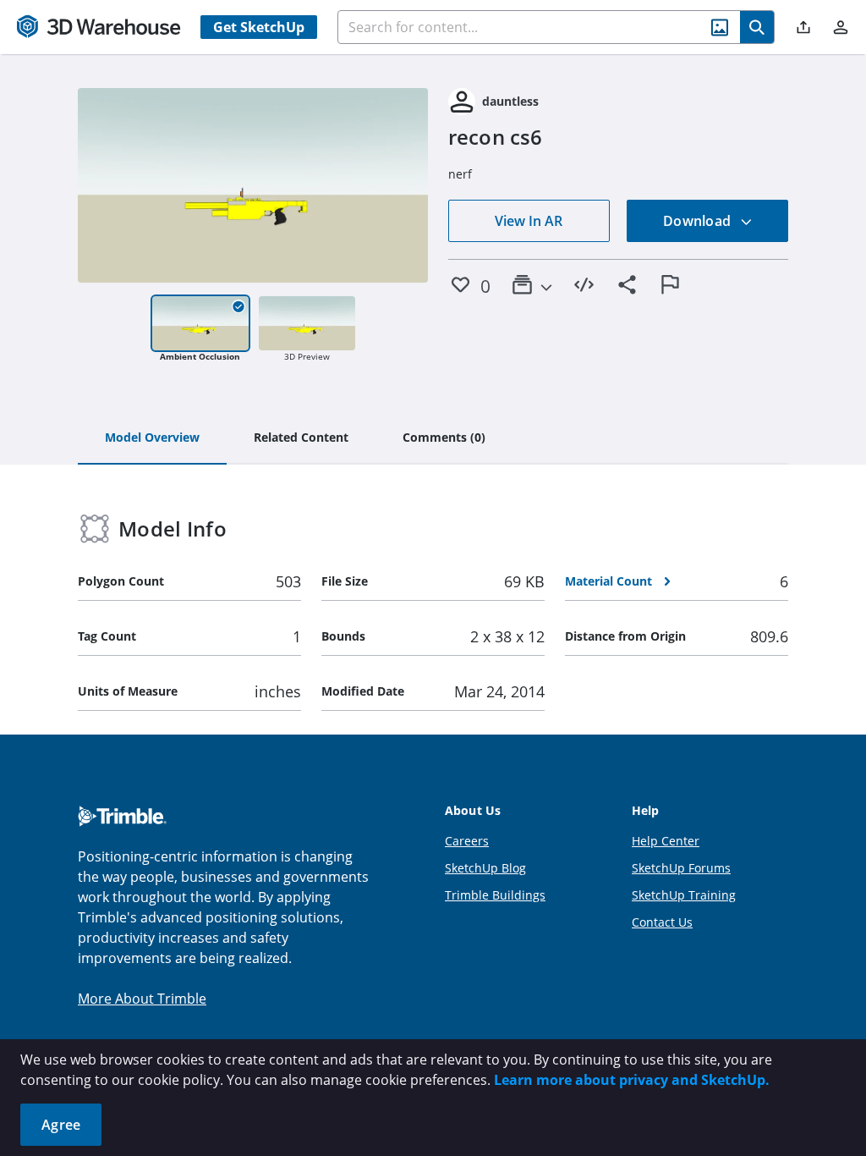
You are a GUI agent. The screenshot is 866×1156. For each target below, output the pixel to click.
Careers (467, 841)
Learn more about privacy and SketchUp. (632, 1080)
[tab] (152, 438)
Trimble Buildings (495, 895)
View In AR (528, 221)
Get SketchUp (258, 27)
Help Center (665, 841)
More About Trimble (142, 998)
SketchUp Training (684, 895)
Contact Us (662, 922)
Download (698, 221)
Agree (60, 1124)
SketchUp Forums (681, 868)
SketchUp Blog (485, 868)
